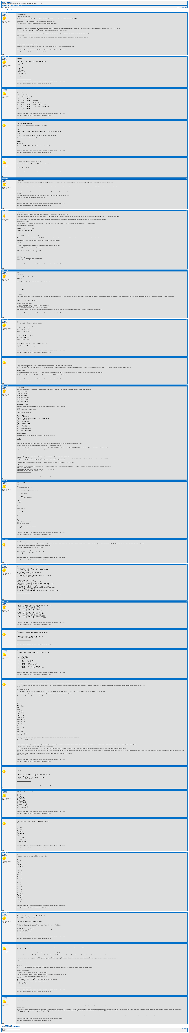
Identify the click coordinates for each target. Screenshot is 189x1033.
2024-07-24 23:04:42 (5, 852)
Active (181, 7)
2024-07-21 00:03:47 (5, 679)
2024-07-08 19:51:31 (5, 210)
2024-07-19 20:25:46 (5, 564)
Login (21, 5)
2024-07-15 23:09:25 (5, 319)
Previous (6, 1025)
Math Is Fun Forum (7, 2)
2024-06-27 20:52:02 (5, 120)
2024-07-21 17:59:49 (5, 766)
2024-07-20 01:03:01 (5, 629)
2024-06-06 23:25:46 (5, 12)
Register (17, 5)
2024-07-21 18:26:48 (5, 789)
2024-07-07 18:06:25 (5, 178)
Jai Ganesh (4, 14)
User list (6, 5)
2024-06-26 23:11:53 (5, 56)
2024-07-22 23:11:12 (5, 818)
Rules (10, 5)
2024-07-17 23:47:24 (5, 480)
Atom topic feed (184, 1028)
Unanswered (184, 7)
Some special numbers (15, 9)
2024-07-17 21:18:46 (5, 385)
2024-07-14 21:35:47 (5, 270)
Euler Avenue (7, 9)
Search (13, 5)
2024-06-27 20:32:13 (5, 87)
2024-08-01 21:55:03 (5, 912)
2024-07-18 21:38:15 (5, 539)
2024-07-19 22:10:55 (5, 601)
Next (11, 1025)
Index (3, 5)
